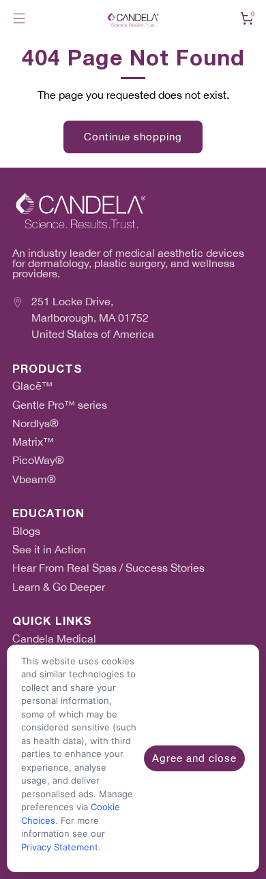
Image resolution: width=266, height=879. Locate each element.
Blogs (26, 531)
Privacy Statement (59, 847)
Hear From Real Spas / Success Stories (108, 567)
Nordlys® (35, 423)
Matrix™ (33, 441)
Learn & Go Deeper (58, 587)
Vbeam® (34, 479)
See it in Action (49, 549)
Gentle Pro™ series (59, 405)
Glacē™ (32, 386)
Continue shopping (133, 136)
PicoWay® (38, 460)
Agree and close (194, 758)
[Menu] (19, 18)
